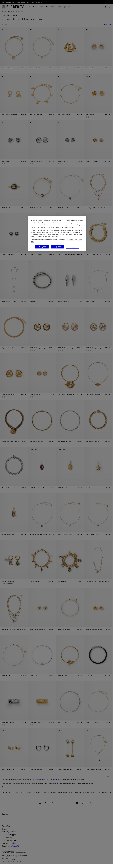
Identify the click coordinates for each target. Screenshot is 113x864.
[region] (57, 233)
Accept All (42, 247)
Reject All (57, 247)
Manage (72, 247)
